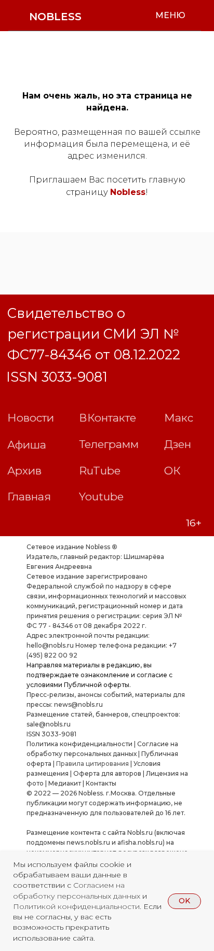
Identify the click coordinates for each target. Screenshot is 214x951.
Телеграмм (109, 444)
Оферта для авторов (107, 773)
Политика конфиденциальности (79, 744)
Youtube (101, 496)
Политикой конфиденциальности (76, 906)
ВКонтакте (107, 417)
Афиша (26, 444)
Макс (178, 417)
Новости (30, 417)
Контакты (101, 783)
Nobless (127, 192)
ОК (172, 470)
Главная (29, 496)
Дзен (177, 444)
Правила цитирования (92, 763)
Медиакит (64, 783)
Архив (24, 470)
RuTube (100, 470)
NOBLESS (55, 16)
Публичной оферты (96, 685)
